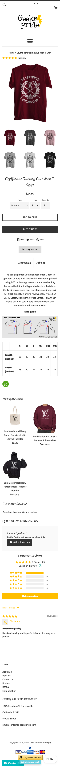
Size (35, 200)
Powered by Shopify (43, 742)
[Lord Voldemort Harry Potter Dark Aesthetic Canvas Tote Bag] (15, 416)
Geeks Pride (29, 742)
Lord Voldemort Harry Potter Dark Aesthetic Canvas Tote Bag (15, 435)
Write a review (29, 512)
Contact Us (7, 679)
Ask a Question (30, 249)
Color (20, 200)
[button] (9, 58)
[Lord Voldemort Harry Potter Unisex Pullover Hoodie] (15, 465)
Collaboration (9, 691)
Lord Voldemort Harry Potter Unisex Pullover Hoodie (15, 486)
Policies (40, 262)
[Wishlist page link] (36, 4)
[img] (9, 616)
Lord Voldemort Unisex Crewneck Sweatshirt (45, 438)
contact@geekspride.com (22, 725)
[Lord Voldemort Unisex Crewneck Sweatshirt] (45, 418)
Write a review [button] (30, 596)
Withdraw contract (30, 762)
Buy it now (30, 229)
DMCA (5, 687)
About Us (7, 672)
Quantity (45, 200)
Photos (6, 683)
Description (24, 262)
